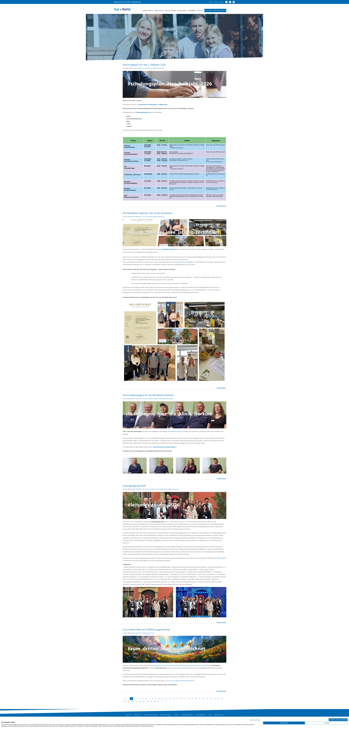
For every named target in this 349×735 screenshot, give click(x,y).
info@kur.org (137, 2)
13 (170, 698)
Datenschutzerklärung (255, 720)
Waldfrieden (157, 665)
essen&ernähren (181, 262)
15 (177, 698)
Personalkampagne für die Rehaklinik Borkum (148, 395)
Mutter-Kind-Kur (148, 10)
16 (181, 698)
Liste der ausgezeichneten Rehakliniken (180, 681)
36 (155, 701)
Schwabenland (168, 665)
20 (196, 698)
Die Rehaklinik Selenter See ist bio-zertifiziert (147, 213)
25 (214, 698)
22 (203, 698)
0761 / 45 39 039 (125, 2)
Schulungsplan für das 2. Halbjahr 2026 (144, 64)
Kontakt (221, 2)
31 (136, 701)
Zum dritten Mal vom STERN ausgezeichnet (146, 629)
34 (147, 701)
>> (165, 701)
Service (216, 2)
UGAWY (125, 543)
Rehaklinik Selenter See (169, 249)
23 (207, 698)
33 (143, 701)
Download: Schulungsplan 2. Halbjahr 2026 (154, 104)
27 (222, 698)
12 (166, 698)
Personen (146, 489)
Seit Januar (126, 262)
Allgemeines (148, 68)
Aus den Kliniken (147, 216)
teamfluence (127, 549)
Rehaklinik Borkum (176, 431)
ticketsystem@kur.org (144, 112)
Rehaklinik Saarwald (200, 665)
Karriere (211, 2)
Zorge (184, 665)
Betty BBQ (221, 558)
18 (188, 698)
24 (211, 698)
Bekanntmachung (158, 68)
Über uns (200, 10)
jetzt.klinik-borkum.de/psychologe (164, 447)
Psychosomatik (181, 10)
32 (140, 701)
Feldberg (177, 665)
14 (173, 698)
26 (218, 698)
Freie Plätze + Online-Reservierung (215, 10)
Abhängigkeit (192, 10)
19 (192, 698)
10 (159, 698)
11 (162, 698)
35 (151, 701)
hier (152, 681)
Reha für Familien (170, 10)
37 (158, 701)
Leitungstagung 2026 (134, 485)
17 (185, 698)
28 (125, 701)
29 (128, 701)
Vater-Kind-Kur (159, 10)
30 (132, 701)
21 (199, 698)
